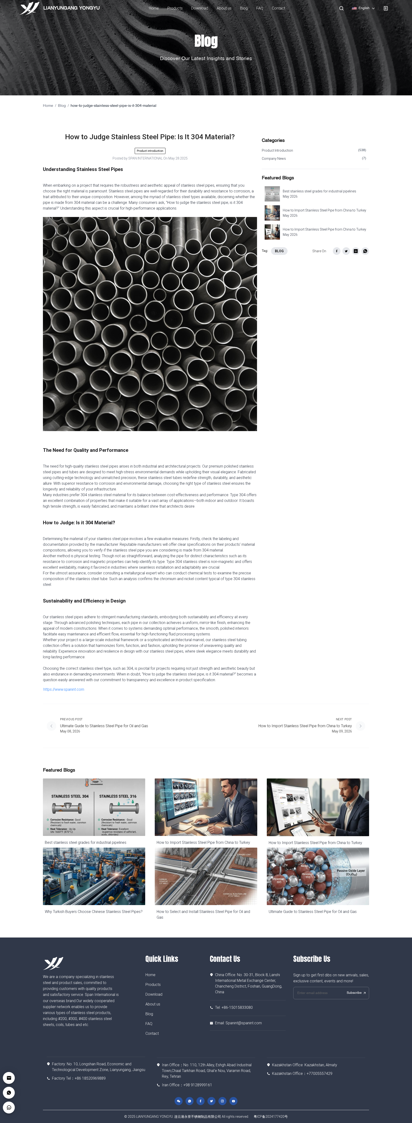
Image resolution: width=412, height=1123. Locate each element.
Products (153, 984)
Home (48, 106)
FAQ (148, 1023)
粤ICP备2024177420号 (271, 1116)
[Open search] (341, 8)
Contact (152, 1033)
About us (152, 1004)
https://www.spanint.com (63, 689)
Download (153, 994)
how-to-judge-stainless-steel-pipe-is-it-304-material (113, 106)
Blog (62, 106)
